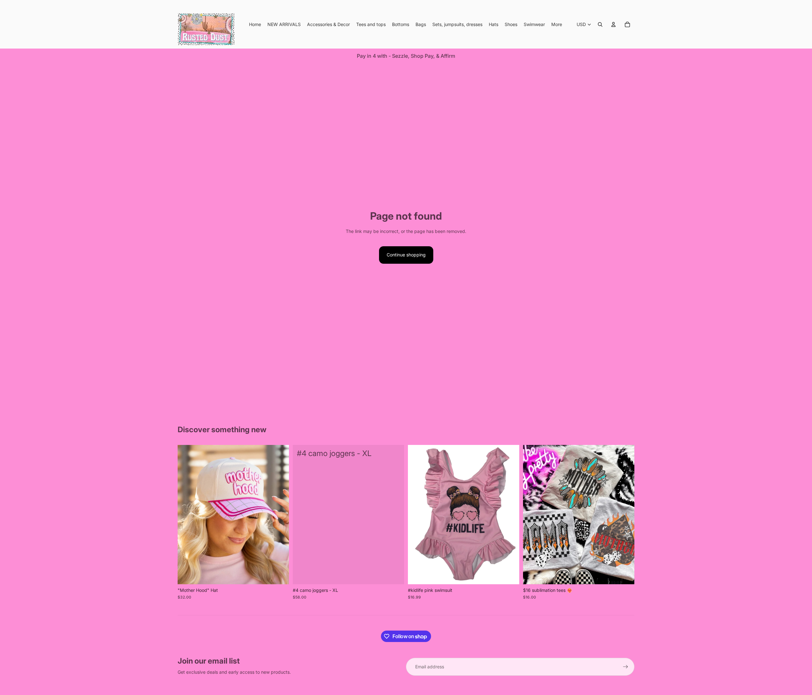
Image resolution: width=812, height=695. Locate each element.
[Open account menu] (613, 24)
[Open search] (600, 24)
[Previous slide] (187, 515)
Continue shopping (406, 254)
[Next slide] (279, 515)
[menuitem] (556, 24)
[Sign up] (625, 667)
